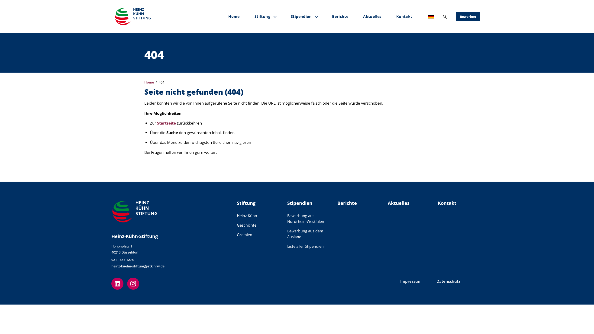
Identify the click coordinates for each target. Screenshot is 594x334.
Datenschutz (448, 281)
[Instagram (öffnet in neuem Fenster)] (133, 284)
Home (234, 16)
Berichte (340, 16)
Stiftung (262, 16)
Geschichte (246, 225)
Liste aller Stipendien (305, 246)
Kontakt (404, 16)
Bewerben (468, 16)
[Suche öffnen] (444, 16)
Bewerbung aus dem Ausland (305, 233)
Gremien (244, 234)
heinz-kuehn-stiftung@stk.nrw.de (138, 266)
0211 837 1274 (122, 259)
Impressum (411, 281)
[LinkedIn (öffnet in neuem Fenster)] (117, 284)
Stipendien (301, 16)
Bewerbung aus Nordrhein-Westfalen (305, 218)
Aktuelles (372, 16)
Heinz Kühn (247, 215)
